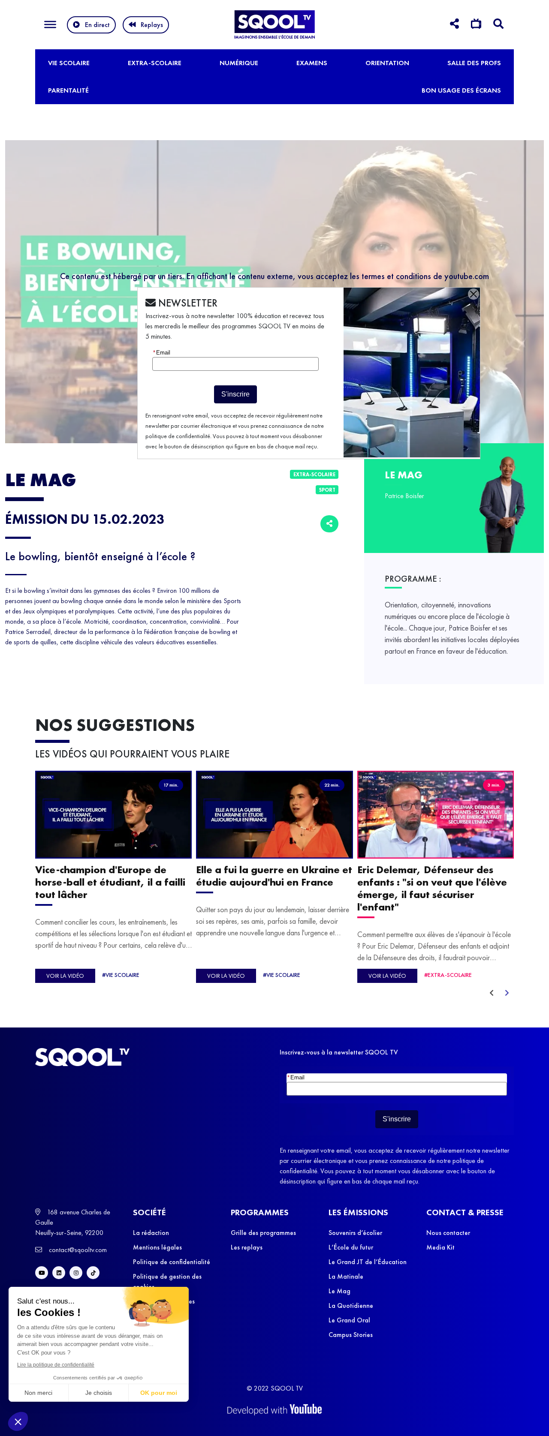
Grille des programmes (263, 1232)
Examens (311, 62)
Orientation (387, 62)
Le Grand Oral (349, 1320)
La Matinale (346, 1276)
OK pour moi (158, 1392)
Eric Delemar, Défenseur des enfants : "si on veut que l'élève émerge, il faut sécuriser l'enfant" (432, 888)
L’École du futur (351, 1247)
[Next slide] (507, 993)
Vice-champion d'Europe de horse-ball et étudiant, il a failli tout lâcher (110, 882)
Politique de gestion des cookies (167, 1281)
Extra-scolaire (154, 62)
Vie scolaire (69, 62)
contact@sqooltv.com (77, 1249)
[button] (18, 1421)
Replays (152, 24)
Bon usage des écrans (461, 90)
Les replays (246, 1247)
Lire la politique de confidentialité (55, 1365)
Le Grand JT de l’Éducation (368, 1261)
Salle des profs (474, 62)
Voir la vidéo (65, 975)
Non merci (38, 1392)
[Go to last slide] (491, 993)
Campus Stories (351, 1334)
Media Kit (440, 1247)
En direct (97, 24)
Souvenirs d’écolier (355, 1232)
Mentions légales (157, 1247)
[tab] (454, 25)
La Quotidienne (351, 1305)
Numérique (239, 62)
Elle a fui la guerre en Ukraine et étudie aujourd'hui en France (274, 876)
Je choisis (98, 1392)
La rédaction (151, 1232)
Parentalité (68, 90)
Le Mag (339, 1290)
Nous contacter (448, 1232)
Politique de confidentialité (171, 1261)
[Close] (473, 294)
